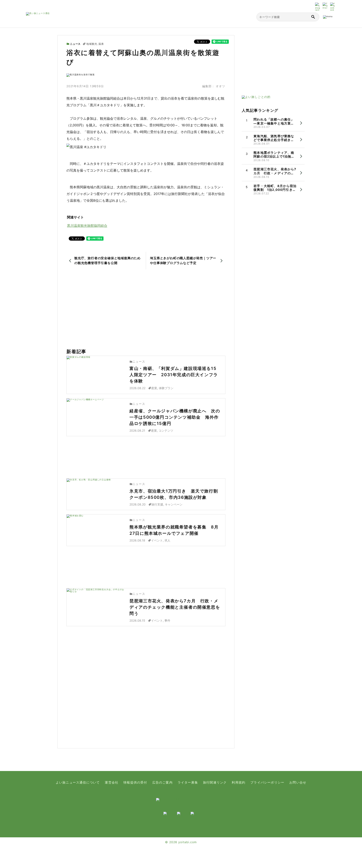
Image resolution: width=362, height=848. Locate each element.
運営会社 (111, 782)
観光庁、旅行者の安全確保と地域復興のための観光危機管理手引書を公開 (107, 260)
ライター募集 (188, 782)
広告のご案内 (162, 782)
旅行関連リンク (215, 782)
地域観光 (91, 44)
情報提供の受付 (135, 782)
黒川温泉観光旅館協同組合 (87, 225)
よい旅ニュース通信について (78, 782)
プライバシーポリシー (267, 782)
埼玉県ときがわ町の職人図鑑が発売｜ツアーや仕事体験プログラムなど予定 (183, 260)
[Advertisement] (145, 309)
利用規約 (238, 782)
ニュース (75, 43)
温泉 (101, 44)
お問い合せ (297, 782)
